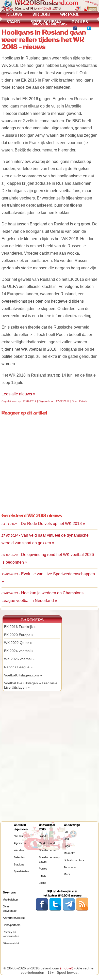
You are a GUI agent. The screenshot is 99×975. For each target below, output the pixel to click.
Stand (42, 836)
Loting (42, 882)
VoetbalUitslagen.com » (23, 675)
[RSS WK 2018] (82, 909)
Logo (67, 845)
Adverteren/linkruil (14, 917)
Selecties (19, 857)
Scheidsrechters (74, 860)
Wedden (19, 850)
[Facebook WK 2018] (75, 29)
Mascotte (69, 853)
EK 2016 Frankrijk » (20, 627)
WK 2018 (41, 14)
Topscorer (70, 867)
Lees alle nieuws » (18, 394)
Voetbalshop (10, 899)
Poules (43, 868)
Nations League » (18, 667)
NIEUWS (14, 14)
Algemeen (20, 843)
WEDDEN (15, 28)
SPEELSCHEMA (45, 21)
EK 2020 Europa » (19, 635)
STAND (13, 21)
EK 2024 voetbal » (19, 651)
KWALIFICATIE (49, 28)
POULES (80, 21)
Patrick (83, 401)
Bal (66, 831)
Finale (42, 875)
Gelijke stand (47, 843)
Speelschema (47, 850)
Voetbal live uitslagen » (22, 683)
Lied (66, 838)
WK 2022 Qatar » (18, 643)
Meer (67, 874)
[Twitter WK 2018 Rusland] (55, 909)
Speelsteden (21, 871)
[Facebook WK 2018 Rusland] (42, 909)
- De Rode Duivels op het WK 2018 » (43, 523)
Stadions (19, 864)
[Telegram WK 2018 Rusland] (68, 909)
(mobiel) (66, 968)
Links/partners (12, 924)
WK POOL (69, 14)
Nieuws (18, 836)
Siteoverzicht (11, 943)
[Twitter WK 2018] (89, 29)
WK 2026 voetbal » (19, 659)
